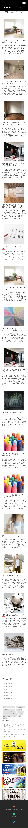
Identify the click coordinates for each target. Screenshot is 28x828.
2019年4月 (7, 683)
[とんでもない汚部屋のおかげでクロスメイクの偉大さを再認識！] (14, 110)
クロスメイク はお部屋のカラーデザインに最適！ (13, 496)
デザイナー (6, 711)
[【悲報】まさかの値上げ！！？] (14, 602)
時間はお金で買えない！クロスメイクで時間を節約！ (14, 165)
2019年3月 (7, 686)
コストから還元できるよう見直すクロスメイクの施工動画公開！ (14, 329)
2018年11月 (7, 692)
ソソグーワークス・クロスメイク (11, 7)
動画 (21, 714)
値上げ (12, 714)
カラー (13, 707)
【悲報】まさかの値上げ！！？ (13, 615)
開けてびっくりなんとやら (11, 536)
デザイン (13, 711)
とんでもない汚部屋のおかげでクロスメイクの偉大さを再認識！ (14, 123)
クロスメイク (20, 707)
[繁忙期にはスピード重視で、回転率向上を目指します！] (14, 27)
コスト (13, 709)
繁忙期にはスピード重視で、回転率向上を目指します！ (14, 41)
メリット (5, 714)
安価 (5, 716)
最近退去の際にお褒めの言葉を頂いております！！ (14, 82)
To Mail (14, 816)
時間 (9, 716)
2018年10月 (7, 695)
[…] (21, 53)
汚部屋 (15, 716)
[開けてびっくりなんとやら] (14, 523)
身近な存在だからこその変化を (13, 575)
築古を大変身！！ (8, 654)
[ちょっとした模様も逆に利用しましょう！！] (14, 274)
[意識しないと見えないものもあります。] (14, 357)
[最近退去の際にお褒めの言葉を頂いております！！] (14, 69)
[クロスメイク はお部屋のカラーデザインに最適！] (14, 482)
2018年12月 (7, 689)
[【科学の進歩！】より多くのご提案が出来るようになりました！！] (14, 192)
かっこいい (6, 707)
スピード (19, 709)
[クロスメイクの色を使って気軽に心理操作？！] (14, 441)
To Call (14, 824)
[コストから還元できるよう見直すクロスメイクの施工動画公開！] (14, 316)
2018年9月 (7, 698)
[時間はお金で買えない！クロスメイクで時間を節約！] (14, 151)
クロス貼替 (6, 709)
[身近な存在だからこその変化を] (14, 563)
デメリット (20, 711)
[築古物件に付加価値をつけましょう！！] (14, 400)
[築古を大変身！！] (14, 641)
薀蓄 (5, 718)
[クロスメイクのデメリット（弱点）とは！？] (14, 233)
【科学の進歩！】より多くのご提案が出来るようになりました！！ (14, 206)
